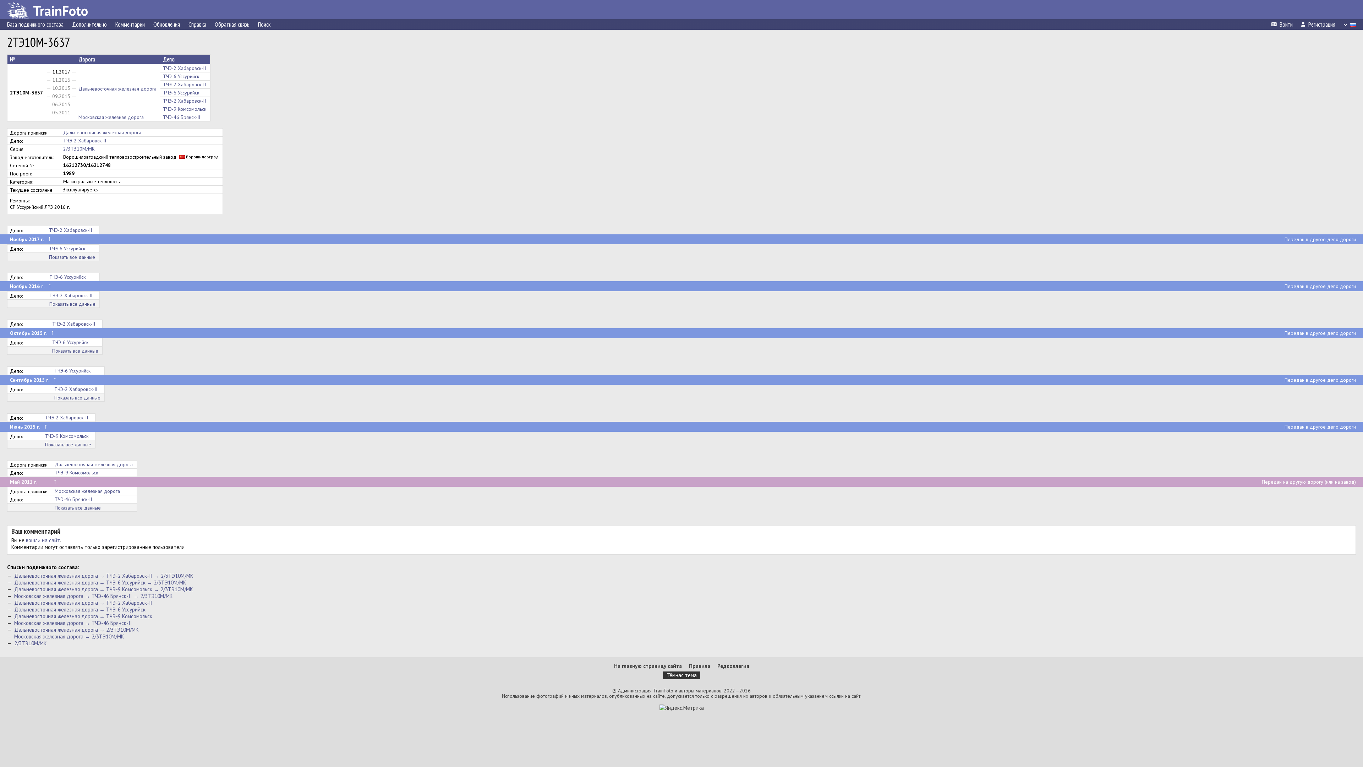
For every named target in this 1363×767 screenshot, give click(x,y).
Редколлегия (733, 666)
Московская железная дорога (111, 117)
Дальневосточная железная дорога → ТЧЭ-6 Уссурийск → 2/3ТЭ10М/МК (100, 582)
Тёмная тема (682, 675)
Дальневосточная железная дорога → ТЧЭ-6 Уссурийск (80, 609)
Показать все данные (72, 257)
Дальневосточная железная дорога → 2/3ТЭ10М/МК (76, 629)
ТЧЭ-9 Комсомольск (184, 109)
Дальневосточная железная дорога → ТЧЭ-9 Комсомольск (83, 616)
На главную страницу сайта (648, 666)
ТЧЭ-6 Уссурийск (181, 76)
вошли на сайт (43, 540)
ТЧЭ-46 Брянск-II (181, 117)
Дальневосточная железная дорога (117, 89)
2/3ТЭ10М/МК (79, 149)
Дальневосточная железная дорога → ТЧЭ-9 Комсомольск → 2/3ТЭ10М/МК (103, 589)
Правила (699, 666)
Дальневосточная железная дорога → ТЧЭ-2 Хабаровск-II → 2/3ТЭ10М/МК (103, 575)
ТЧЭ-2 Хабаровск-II (184, 68)
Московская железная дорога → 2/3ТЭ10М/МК (69, 636)
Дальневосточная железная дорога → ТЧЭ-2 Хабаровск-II (83, 602)
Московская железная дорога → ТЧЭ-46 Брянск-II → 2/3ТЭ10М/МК (93, 596)
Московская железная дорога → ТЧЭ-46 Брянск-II (73, 623)
